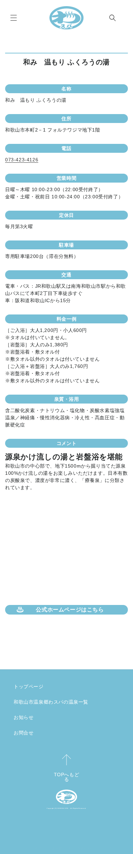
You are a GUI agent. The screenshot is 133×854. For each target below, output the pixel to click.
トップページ (29, 686)
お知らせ (23, 717)
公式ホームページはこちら (70, 609)
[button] (13, 17)
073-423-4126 (21, 159)
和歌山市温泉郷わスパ (55, 848)
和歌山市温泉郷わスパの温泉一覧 (51, 702)
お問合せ (23, 732)
